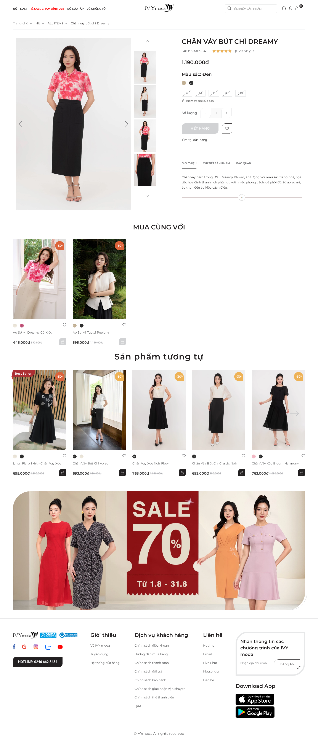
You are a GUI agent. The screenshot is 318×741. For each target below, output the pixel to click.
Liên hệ (208, 680)
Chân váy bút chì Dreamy (90, 23)
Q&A (138, 706)
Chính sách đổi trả (148, 671)
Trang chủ (20, 23)
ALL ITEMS (55, 23)
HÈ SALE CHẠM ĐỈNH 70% (47, 8)
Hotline (208, 645)
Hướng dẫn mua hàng (151, 654)
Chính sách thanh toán (152, 663)
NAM (23, 8)
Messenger (211, 671)
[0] (297, 8)
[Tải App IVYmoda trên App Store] (255, 699)
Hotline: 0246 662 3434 (37, 662)
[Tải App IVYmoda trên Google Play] (255, 712)
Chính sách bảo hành (150, 680)
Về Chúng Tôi (96, 8)
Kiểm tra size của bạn (199, 100)
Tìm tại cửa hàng (194, 140)
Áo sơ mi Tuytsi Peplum (91, 332)
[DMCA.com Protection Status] (48, 635)
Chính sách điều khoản (152, 645)
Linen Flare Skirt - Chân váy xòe (37, 463)
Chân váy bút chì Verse (90, 463)
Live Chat (210, 663)
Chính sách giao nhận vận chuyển (160, 689)
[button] (20, 124)
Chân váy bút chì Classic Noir (214, 463)
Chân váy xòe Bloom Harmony (275, 463)
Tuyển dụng (99, 654)
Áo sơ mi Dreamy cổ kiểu (32, 332)
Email (207, 654)
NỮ (15, 8)
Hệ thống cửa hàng (105, 663)
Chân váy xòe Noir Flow (150, 463)
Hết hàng (200, 128)
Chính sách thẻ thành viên (154, 697)
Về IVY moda (100, 645)
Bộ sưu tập (75, 8)
